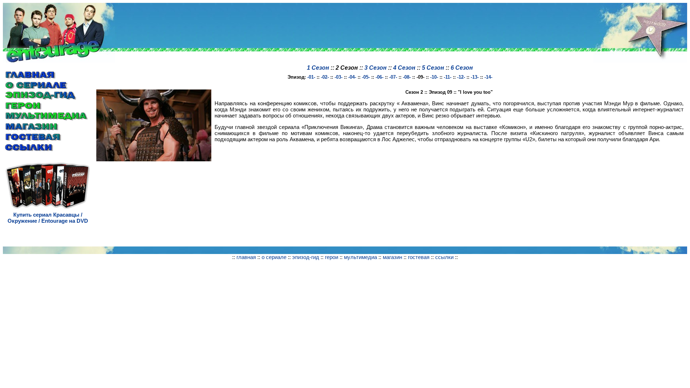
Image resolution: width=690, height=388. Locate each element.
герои (331, 257)
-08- (407, 77)
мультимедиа (360, 257)
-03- (338, 77)
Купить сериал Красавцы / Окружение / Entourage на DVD (48, 218)
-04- (352, 77)
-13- (475, 77)
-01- (311, 77)
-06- (379, 77)
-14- (488, 77)
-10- (434, 77)
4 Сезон (404, 68)
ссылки (444, 257)
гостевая (418, 257)
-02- (325, 77)
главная (246, 257)
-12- (461, 77)
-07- (393, 77)
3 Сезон (375, 68)
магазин (392, 257)
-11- (447, 77)
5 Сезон (433, 68)
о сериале (274, 257)
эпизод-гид (305, 257)
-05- (366, 77)
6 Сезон (462, 68)
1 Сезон (318, 68)
